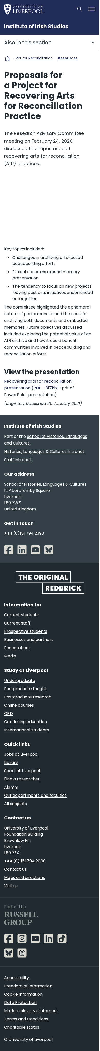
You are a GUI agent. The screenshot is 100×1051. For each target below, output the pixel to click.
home (7, 58)
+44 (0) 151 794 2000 (25, 861)
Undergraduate (19, 680)
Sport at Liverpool (22, 771)
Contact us (15, 869)
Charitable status (21, 1027)
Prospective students (25, 631)
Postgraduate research (27, 697)
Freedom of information (28, 986)
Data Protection (20, 1002)
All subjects (15, 804)
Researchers (17, 648)
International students (26, 730)
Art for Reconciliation (34, 58)
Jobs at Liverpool (21, 754)
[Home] (38, 9)
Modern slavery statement (31, 1011)
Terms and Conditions (26, 1019)
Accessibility (16, 978)
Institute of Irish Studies (36, 26)
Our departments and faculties (35, 795)
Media (10, 656)
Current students (21, 615)
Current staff (17, 623)
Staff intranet (17, 460)
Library (11, 762)
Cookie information (23, 994)
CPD (8, 713)
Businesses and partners (28, 640)
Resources (68, 58)
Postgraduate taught (25, 689)
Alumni (11, 787)
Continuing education (25, 722)
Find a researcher (22, 779)
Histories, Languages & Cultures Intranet (44, 452)
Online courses (19, 705)
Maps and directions (24, 878)
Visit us (11, 886)
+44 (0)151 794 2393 (24, 533)
